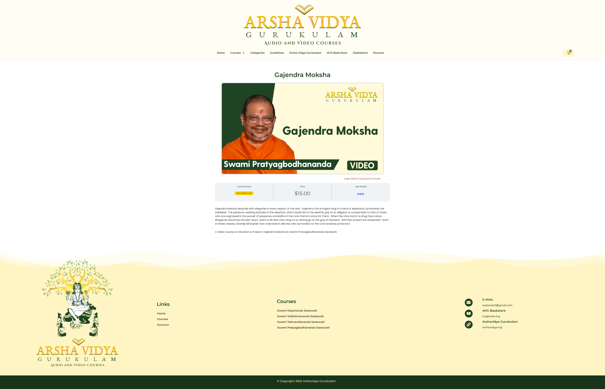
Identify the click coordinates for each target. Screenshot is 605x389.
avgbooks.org (491, 316)
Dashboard (360, 52)
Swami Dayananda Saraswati (297, 310)
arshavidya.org (492, 327)
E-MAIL (487, 299)
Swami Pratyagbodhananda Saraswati (303, 327)
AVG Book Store (337, 52)
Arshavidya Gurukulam (500, 321)
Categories (257, 52)
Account (378, 52)
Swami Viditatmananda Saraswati (300, 316)
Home (221, 52)
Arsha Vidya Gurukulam (305, 52)
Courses (235, 52)
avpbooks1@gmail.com (497, 305)
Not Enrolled (244, 193)
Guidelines (277, 52)
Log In (360, 194)
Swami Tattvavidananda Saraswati (301, 321)
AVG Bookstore (494, 310)
